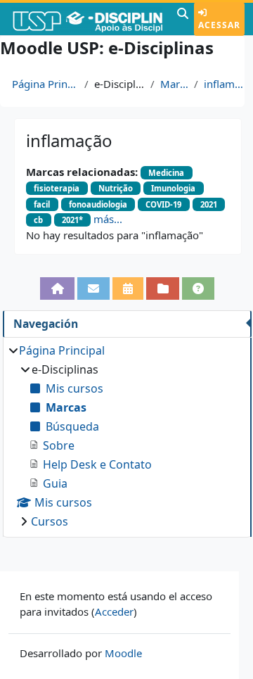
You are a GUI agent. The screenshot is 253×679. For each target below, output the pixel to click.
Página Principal (45, 84)
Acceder (114, 611)
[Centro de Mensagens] (93, 288)
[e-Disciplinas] (86, 19)
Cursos (49, 521)
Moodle (123, 653)
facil (42, 204)
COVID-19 (163, 204)
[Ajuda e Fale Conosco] (198, 288)
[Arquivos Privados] (162, 288)
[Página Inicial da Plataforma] (57, 288)
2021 (208, 204)
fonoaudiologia (98, 204)
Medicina (166, 172)
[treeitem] (126, 436)
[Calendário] (127, 288)
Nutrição (115, 188)
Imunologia (173, 188)
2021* (72, 220)
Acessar (219, 25)
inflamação (226, 84)
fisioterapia (56, 188)
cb (38, 220)
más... (107, 219)
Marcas (174, 84)
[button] (182, 19)
